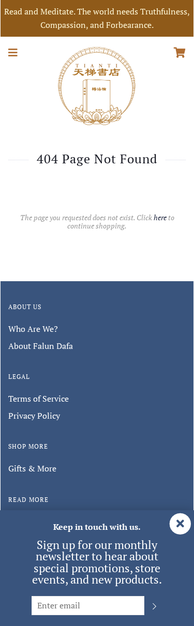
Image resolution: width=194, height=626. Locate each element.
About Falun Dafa (40, 346)
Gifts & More (32, 468)
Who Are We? (33, 328)
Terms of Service (38, 398)
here (160, 217)
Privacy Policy (34, 415)
